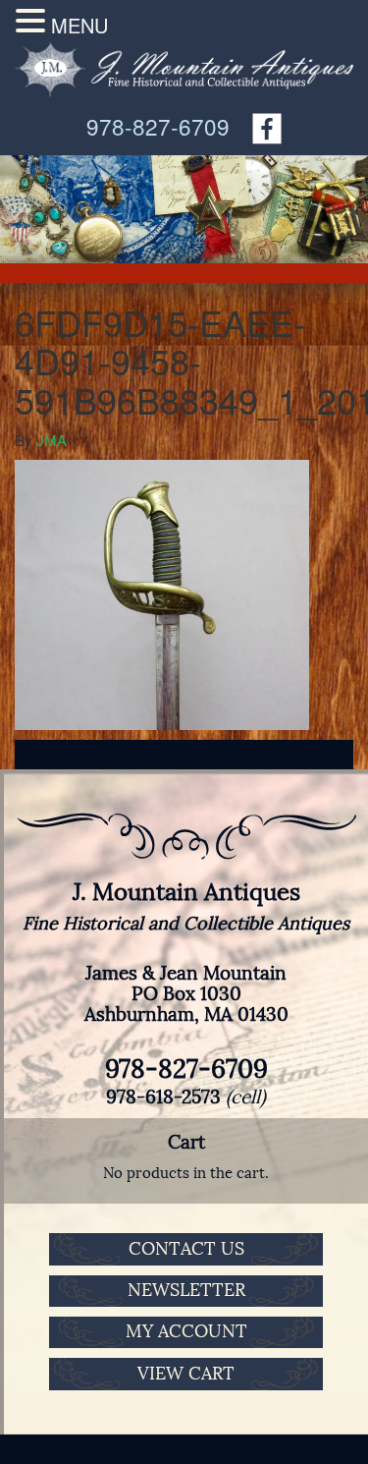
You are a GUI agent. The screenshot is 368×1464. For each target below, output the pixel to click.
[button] (33, 20)
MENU (79, 25)
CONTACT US (186, 1249)
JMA (51, 439)
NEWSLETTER (186, 1290)
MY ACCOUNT (186, 1331)
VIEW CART (186, 1373)
